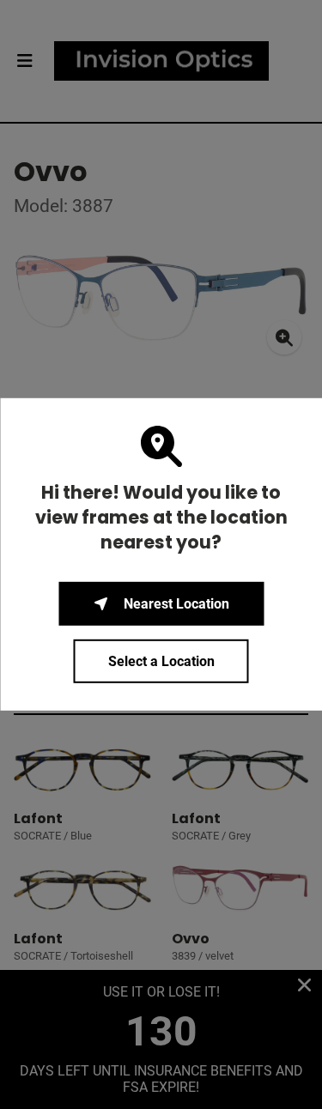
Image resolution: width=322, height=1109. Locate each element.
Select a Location (161, 661)
